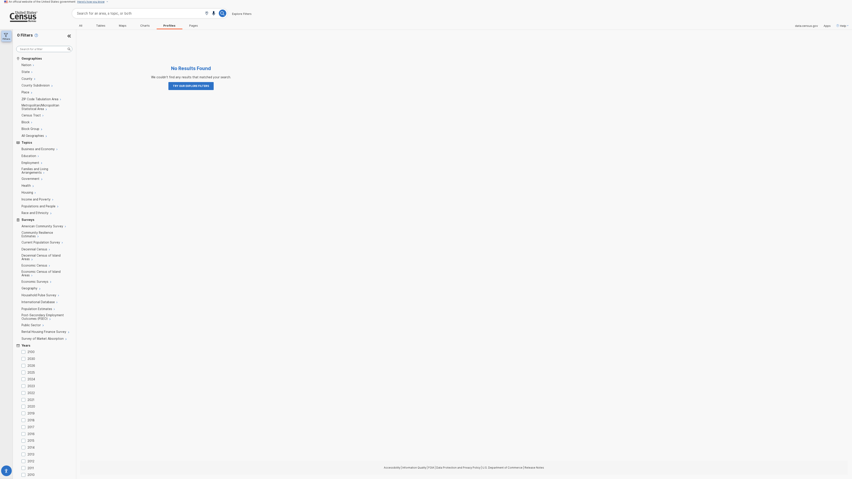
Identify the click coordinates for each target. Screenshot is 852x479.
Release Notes (534, 467)
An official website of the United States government (42, 1)
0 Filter (25, 35)
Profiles (169, 25)
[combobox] (149, 13)
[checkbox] (24, 352)
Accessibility (392, 467)
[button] (207, 13)
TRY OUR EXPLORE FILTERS (191, 86)
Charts (145, 25)
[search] (44, 49)
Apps (827, 25)
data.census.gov (806, 25)
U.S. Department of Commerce (502, 467)
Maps (122, 25)
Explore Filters (242, 14)
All (80, 25)
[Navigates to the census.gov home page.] (18, 20)
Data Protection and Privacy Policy (458, 467)
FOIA (431, 467)
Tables (100, 25)
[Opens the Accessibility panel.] (6, 472)
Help (843, 25)
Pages (193, 25)
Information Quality (414, 467)
